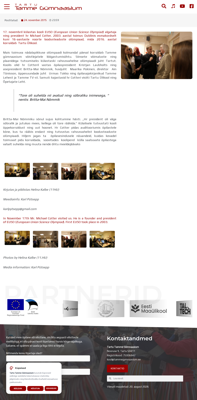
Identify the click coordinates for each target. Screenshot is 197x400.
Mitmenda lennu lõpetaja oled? (24, 353)
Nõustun (35, 388)
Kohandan (51, 388)
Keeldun (18, 388)
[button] (67, 308)
